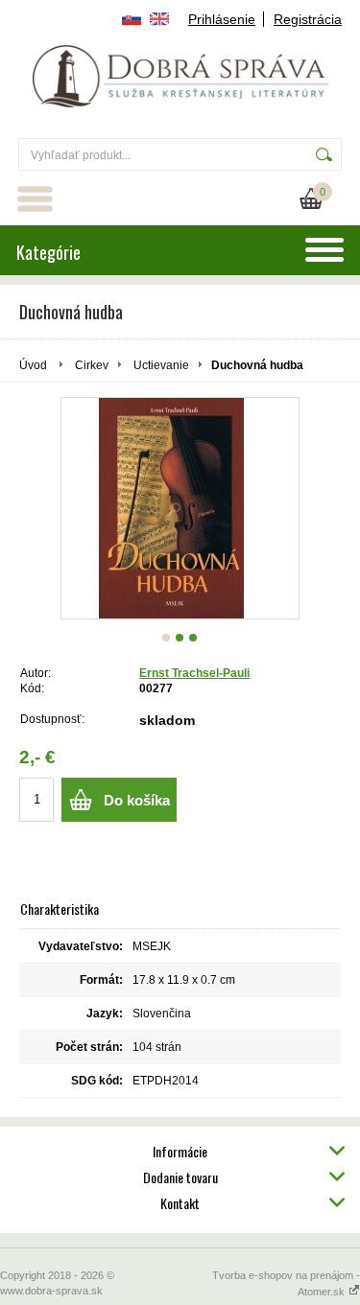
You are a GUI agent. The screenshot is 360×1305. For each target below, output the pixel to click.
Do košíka (137, 800)
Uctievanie (161, 365)
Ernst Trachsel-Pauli (194, 673)
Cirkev (91, 365)
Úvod (33, 365)
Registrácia (308, 19)
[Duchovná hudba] (180, 508)
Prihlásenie (221, 19)
